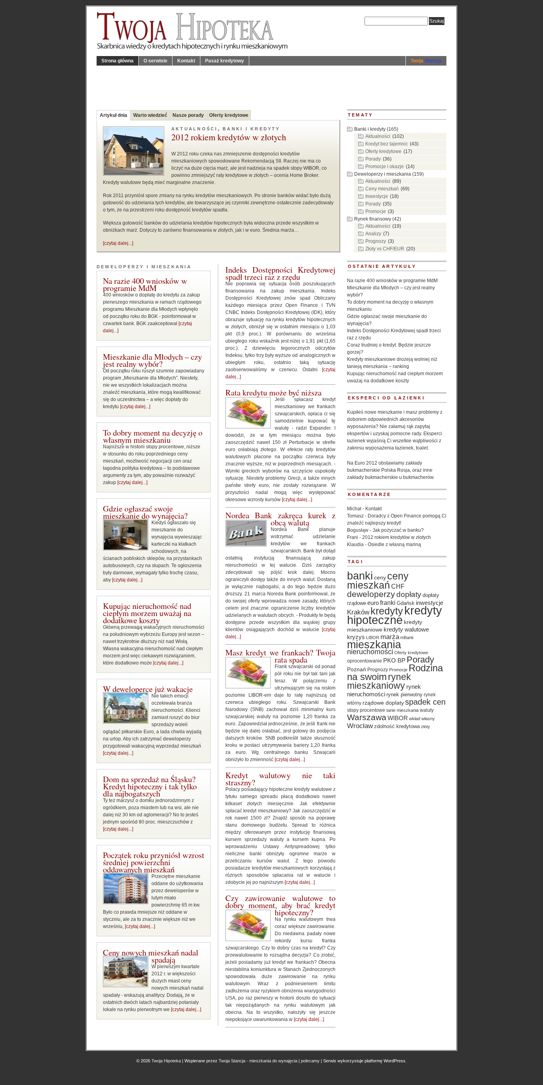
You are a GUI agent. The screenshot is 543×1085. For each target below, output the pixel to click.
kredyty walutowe (406, 629)
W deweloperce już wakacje (148, 688)
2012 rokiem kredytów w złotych (228, 138)
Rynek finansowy (372, 219)
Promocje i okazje (384, 166)
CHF (398, 586)
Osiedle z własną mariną (394, 544)
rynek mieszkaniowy (379, 681)
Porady (373, 159)
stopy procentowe (366, 710)
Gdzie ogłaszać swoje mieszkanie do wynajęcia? (145, 512)
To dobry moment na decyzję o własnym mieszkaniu (152, 436)
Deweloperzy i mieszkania (144, 266)
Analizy (373, 233)
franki (388, 602)
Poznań (356, 669)
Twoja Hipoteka (166, 1060)
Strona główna (117, 61)
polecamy (310, 1060)
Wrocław (360, 726)
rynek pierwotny (404, 695)
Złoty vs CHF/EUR (384, 249)
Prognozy (375, 241)
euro (373, 603)
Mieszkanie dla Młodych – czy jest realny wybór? (152, 360)
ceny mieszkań (378, 580)
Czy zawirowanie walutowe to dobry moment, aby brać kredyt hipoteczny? (280, 905)
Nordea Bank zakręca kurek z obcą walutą (280, 519)
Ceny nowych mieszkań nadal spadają (150, 956)
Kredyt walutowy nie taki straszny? (280, 778)
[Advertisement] (241, 83)
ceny (380, 577)
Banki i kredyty (251, 128)
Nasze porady (188, 115)
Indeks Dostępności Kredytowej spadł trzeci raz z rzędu (280, 273)
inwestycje (429, 602)
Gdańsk (406, 603)
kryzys (356, 637)
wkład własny (422, 718)
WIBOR (398, 718)
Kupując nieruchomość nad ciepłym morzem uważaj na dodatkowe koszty (147, 613)
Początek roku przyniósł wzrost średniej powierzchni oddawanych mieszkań (153, 862)
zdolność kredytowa (397, 726)
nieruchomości (370, 652)
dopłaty (408, 594)
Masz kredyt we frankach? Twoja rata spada (280, 656)
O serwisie (155, 61)
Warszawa (366, 717)
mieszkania (374, 644)
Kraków (358, 612)
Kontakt (186, 61)
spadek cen (425, 702)
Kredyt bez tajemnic (386, 144)
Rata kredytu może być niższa (273, 392)
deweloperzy (371, 594)
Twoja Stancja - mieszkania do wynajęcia (258, 1060)
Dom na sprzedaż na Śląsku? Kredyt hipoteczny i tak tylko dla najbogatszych (150, 786)
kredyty (386, 610)
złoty (425, 726)
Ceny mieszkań (382, 189)
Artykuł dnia (113, 115)
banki (360, 576)
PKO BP (394, 660)
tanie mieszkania (402, 710)
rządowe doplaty (383, 703)
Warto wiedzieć (150, 115)
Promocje (375, 211)
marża (389, 637)
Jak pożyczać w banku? (398, 530)
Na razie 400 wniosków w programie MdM (145, 284)
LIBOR (372, 637)
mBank (407, 637)
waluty (427, 710)
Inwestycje (376, 196)
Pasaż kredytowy (224, 61)
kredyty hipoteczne (394, 615)
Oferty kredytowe (228, 115)
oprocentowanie (364, 661)
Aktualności (194, 128)
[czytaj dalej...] (118, 243)
